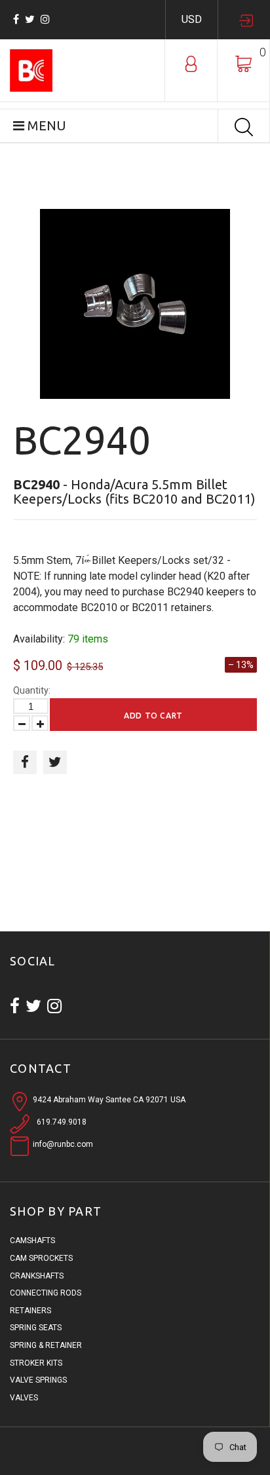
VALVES (24, 1397)
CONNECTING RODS (45, 1293)
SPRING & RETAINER (46, 1345)
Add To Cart (153, 715)
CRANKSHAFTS (37, 1275)
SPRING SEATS (36, 1327)
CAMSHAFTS (32, 1240)
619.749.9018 (62, 1122)
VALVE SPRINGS (38, 1380)
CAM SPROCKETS (41, 1258)
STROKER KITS (36, 1363)
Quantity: (31, 690)
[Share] (25, 762)
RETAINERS (30, 1310)
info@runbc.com (63, 1144)
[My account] (191, 63)
